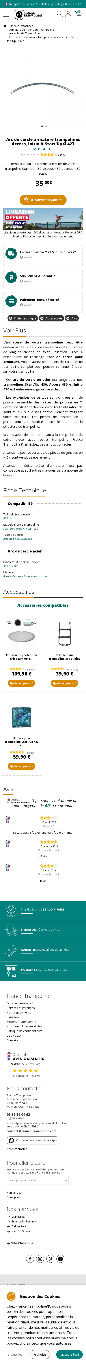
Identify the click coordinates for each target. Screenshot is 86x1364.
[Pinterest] (50, 1259)
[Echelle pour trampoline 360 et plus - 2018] (64, 634)
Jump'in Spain (20, 1231)
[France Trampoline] (30, 14)
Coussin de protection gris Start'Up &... (21, 657)
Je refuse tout (15, 1355)
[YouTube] (60, 1259)
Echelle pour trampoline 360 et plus (64, 657)
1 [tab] (41, 125)
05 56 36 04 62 (18, 1114)
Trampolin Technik (23, 1221)
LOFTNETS (18, 1216)
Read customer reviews (25, 1076)
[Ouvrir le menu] (6, 12)
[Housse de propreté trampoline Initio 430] (21, 717)
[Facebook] (30, 1259)
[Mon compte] (68, 15)
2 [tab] (45, 125)
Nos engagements (19, 1012)
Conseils (12, 1040)
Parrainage (14, 1192)
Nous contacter (17, 1148)
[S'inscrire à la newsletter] (65, 1181)
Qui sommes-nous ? (20, 1003)
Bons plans (14, 1197)
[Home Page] (6, 26)
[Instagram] (40, 1259)
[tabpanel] (43, 88)
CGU (18, 1035)
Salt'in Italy (18, 1226)
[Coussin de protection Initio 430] (21, 634)
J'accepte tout (69, 1354)
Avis (74, 318)
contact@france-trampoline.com (31, 1131)
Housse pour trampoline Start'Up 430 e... (21, 741)
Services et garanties (21, 1008)
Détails (43, 173)
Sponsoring (28, 1022)
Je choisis (40, 1354)
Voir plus (14, 330)
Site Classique (22, 1243)
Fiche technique (25, 318)
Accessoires (53, 318)
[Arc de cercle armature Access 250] (43, 88)
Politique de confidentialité (24, 1031)
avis (61, 155)
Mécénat (12, 1022)
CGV (9, 1035)
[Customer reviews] (25, 1056)
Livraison (13, 1017)
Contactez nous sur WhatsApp (36, 1140)
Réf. (23, 154)
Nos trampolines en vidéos (25, 1026)
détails (28, 257)
